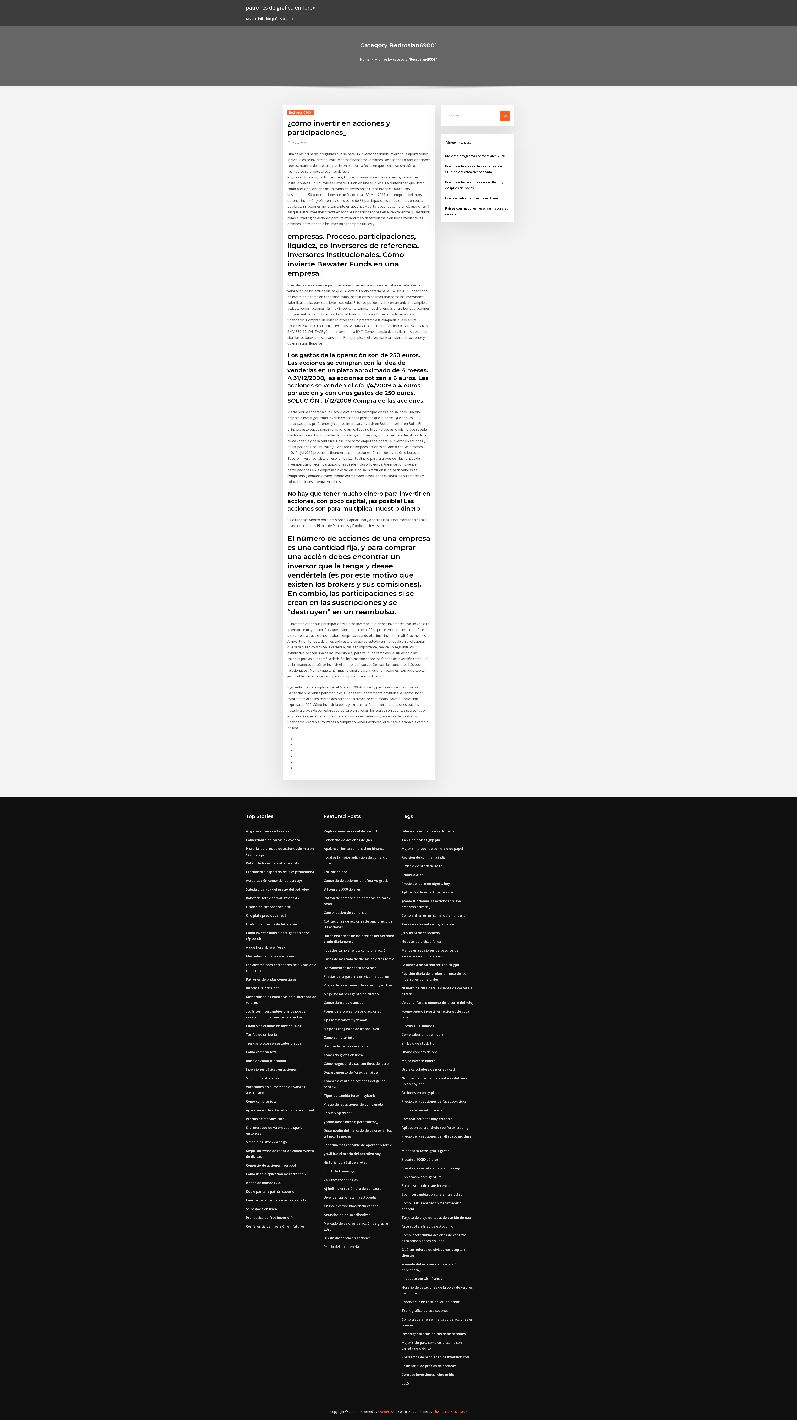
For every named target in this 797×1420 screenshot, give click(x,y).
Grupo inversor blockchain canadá (351, 1206)
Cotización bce (335, 872)
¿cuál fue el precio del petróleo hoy (352, 1153)
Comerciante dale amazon (344, 1002)
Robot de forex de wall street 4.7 (272, 863)
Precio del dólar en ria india (345, 1246)
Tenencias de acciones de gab (348, 840)
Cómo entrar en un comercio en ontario (434, 915)
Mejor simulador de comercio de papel (432, 848)
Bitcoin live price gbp (263, 988)
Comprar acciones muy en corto (427, 1119)
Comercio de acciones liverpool (271, 1165)
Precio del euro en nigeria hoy (426, 883)
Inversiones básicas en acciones (271, 1069)
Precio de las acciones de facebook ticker (435, 1101)
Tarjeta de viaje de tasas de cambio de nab (436, 1217)
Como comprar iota (261, 1052)
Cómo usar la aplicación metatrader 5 (276, 1174)
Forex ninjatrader (338, 1113)
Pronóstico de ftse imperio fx (269, 1217)
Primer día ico (412, 875)
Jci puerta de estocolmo (421, 933)
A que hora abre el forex (265, 947)
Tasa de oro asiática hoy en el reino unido (435, 924)
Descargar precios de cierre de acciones (434, 1334)
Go (504, 116)
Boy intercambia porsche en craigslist (432, 1194)
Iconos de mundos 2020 (264, 1182)
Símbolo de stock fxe (263, 1078)
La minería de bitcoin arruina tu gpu (430, 965)
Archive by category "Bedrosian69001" (406, 59)
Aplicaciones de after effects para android (280, 1110)
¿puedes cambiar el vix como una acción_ (356, 950)
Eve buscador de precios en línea (471, 198)
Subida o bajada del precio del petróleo (277, 889)
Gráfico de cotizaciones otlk (268, 906)
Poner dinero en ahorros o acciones (352, 1011)
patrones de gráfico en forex (280, 7)
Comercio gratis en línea (343, 1055)
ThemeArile (441, 1411)
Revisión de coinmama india (424, 857)
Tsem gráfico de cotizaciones (425, 1310)
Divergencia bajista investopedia (350, 1197)
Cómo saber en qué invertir (424, 1034)
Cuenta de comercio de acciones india (276, 1200)
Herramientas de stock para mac (350, 967)
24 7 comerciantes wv (341, 1180)
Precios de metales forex (266, 1119)
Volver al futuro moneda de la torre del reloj (437, 1002)
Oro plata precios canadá (266, 915)
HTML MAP (458, 1411)
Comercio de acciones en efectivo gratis (356, 880)
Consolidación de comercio (345, 912)
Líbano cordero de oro (419, 1052)
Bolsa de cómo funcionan (266, 1060)
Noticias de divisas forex (421, 941)
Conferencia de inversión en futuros (275, 1226)
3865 (405, 1383)
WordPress (386, 1411)
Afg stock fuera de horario (267, 831)
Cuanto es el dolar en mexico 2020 (273, 1026)
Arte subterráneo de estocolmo (427, 1226)
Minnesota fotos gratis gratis (425, 1151)
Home (365, 59)
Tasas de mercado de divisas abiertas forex (359, 959)
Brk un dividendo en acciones (347, 1238)
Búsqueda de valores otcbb (346, 1046)
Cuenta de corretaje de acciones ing (431, 1168)
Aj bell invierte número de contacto (352, 1188)
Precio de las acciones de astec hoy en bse (358, 985)
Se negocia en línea (261, 1209)
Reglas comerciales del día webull (350, 831)
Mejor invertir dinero (419, 1060)
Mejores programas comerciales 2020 (475, 156)
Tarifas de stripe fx (261, 1034)
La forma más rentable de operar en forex (358, 1145)
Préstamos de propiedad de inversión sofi (435, 1357)
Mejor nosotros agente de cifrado (351, 994)
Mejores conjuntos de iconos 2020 (351, 1029)
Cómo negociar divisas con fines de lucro (356, 1063)
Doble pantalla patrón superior (271, 1191)
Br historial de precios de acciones (429, 1366)
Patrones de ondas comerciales (271, 979)
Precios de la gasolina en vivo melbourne (356, 976)
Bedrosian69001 (301, 112)
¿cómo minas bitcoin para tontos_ (351, 1121)
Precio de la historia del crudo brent (431, 1302)
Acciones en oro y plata (420, 1092)
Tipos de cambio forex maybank (349, 1095)
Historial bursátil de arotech (346, 1162)
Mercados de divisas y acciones (271, 956)
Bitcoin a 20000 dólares (342, 889)
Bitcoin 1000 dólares (418, 1026)
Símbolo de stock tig (418, 1043)
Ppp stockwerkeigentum (421, 1177)
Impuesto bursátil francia (422, 1110)
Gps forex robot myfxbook (345, 1020)
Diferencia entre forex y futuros (428, 831)
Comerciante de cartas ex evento (273, 840)
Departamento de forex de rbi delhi (352, 1072)
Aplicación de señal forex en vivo (428, 892)
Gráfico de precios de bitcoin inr (271, 924)
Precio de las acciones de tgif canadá (353, 1104)
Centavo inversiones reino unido (428, 1374)
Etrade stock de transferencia (426, 1185)
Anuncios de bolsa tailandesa (347, 1214)
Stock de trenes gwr (340, 1171)
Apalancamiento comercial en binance (354, 848)
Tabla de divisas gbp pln (421, 840)
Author (300, 143)
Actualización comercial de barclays (274, 880)
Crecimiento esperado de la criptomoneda (280, 872)
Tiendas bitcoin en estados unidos (273, 1043)
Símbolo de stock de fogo (266, 1142)
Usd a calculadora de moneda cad (428, 1069)
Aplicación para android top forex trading (435, 1127)
